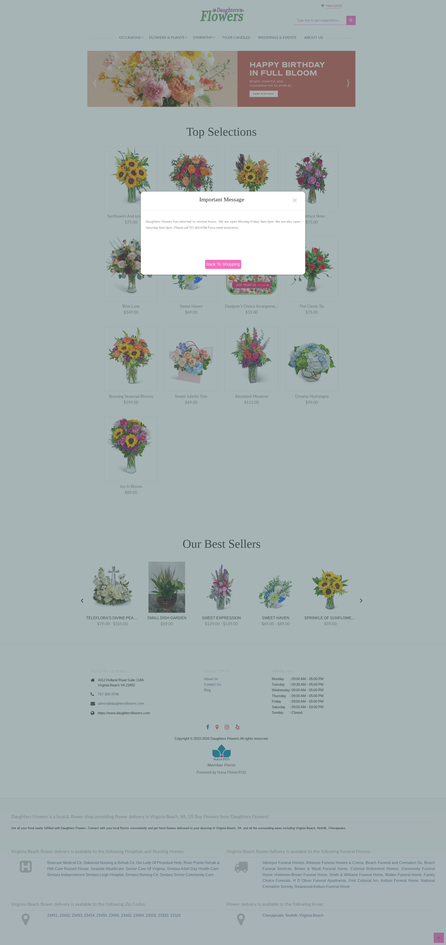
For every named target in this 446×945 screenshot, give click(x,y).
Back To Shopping (223, 264)
